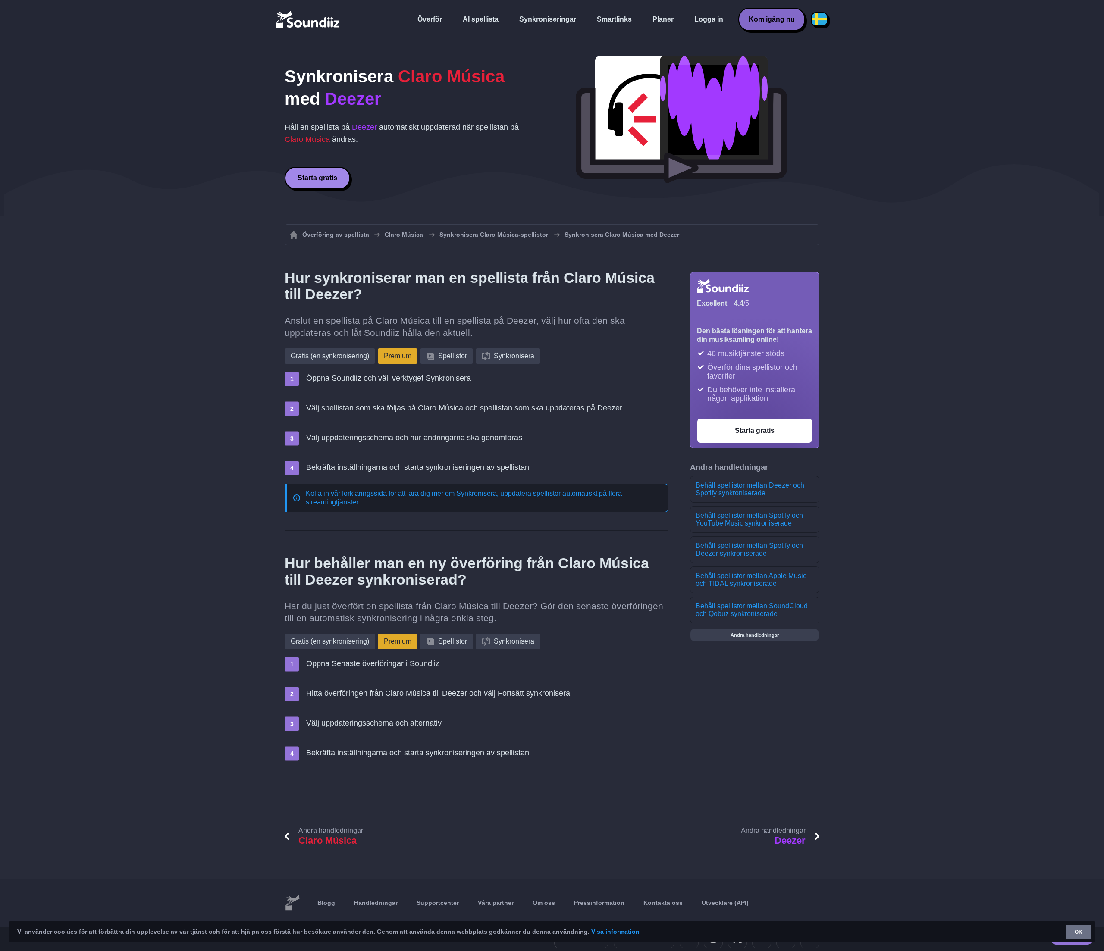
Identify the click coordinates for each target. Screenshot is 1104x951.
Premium (397, 356)
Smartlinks (614, 19)
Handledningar (376, 902)
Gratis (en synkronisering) (330, 356)
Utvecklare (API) (725, 902)
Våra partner (496, 902)
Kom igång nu (772, 19)
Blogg (326, 902)
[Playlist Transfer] (308, 19)
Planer (663, 19)
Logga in (708, 19)
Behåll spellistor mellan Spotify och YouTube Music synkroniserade (749, 519)
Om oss (544, 902)
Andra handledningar (755, 635)
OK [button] (1078, 932)
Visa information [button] (615, 931)
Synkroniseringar (547, 19)
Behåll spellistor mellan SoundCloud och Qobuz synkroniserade (752, 609)
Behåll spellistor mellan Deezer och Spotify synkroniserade (750, 489)
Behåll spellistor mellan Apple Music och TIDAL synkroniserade (751, 579)
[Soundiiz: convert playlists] (292, 903)
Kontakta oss (663, 902)
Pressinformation (599, 902)
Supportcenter (438, 902)
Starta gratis (317, 177)
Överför (429, 19)
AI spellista (481, 19)
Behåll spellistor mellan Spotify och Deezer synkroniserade (749, 549)
